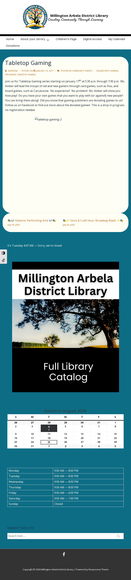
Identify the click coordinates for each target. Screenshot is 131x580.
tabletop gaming (26, 74)
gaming (114, 70)
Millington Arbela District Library (79, 15)
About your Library (32, 39)
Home (10, 39)
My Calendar (116, 39)
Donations (13, 46)
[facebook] (64, 555)
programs (10, 74)
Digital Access (92, 39)
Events (88, 70)
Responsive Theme (98, 569)
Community (78, 70)
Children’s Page (66, 39)
